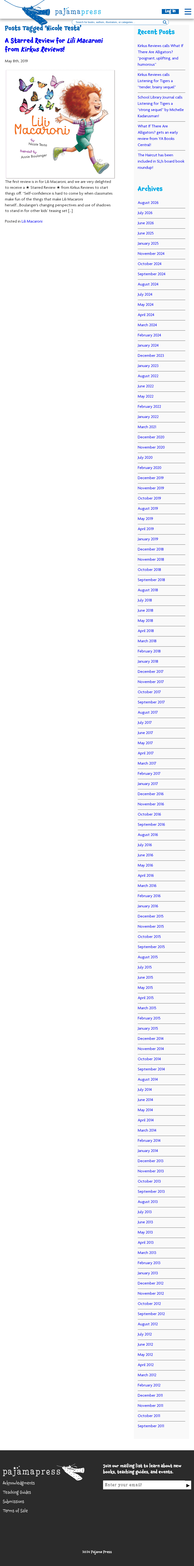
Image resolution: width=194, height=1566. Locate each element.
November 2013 (151, 1171)
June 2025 (146, 233)
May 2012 (145, 1355)
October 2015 (149, 937)
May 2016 (145, 866)
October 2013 (149, 1182)
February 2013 (149, 1263)
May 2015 (145, 988)
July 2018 (145, 600)
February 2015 (149, 1018)
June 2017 (145, 733)
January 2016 (148, 906)
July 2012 (145, 1334)
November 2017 (151, 682)
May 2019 (145, 519)
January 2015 (148, 1029)
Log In (170, 11)
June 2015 (145, 978)
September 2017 (151, 702)
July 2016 (145, 845)
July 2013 (145, 1212)
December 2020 (151, 437)
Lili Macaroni (32, 222)
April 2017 (146, 753)
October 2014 (149, 1059)
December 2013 (150, 1161)
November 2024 (151, 254)
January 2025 (148, 244)
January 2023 (148, 366)
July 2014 (145, 1090)
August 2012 (148, 1324)
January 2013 (148, 1273)
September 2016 (151, 825)
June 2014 (145, 1100)
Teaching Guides (17, 1493)
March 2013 (147, 1253)
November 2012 (151, 1294)
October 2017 (149, 692)
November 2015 (151, 927)
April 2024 (146, 315)
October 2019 (149, 499)
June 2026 (146, 223)
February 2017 (149, 774)
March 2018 (147, 641)
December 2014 (150, 1039)
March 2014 (147, 1131)
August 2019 (148, 509)
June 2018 (145, 611)
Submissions (13, 1502)
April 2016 (146, 876)
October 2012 (149, 1304)
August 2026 (148, 203)
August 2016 (148, 835)
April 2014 (146, 1120)
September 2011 (151, 1426)
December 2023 (151, 356)
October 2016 (149, 815)
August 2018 (148, 590)
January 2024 (148, 346)
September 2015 (151, 947)
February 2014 (149, 1141)
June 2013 (145, 1222)
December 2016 (151, 794)
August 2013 (148, 1202)
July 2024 (145, 295)
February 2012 (149, 1385)
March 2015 (147, 1008)
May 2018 (145, 621)
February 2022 (149, 407)
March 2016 (147, 886)
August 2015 (148, 957)
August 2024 (148, 284)
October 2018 (149, 570)
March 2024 (147, 325)
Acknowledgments (19, 1484)
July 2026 (145, 213)
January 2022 (148, 417)
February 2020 (149, 468)
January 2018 (148, 662)
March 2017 (147, 764)
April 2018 (146, 631)
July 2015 (145, 967)
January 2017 (148, 784)
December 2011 (150, 1396)
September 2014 (151, 1069)
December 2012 (150, 1283)
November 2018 (151, 560)
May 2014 (145, 1110)
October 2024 (149, 264)
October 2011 (149, 1416)
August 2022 (148, 376)
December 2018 (151, 549)
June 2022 (146, 386)
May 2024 (145, 305)
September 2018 (151, 580)
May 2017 (145, 743)
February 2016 (149, 896)
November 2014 (151, 1049)
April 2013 (146, 1243)
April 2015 (146, 998)
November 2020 (151, 448)
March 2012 (147, 1375)
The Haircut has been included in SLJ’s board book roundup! (161, 161)
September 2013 (151, 1192)
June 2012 (145, 1345)
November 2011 (150, 1406)
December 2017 (150, 672)
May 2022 (145, 397)
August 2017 (148, 713)
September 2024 (151, 274)
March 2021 (147, 427)
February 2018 (149, 651)
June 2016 (145, 855)
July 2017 (145, 723)
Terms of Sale (15, 1511)
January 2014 (148, 1151)
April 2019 (146, 529)
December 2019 (151, 478)
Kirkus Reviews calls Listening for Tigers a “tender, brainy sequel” (157, 81)
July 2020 (145, 458)
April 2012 (146, 1365)
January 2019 (148, 539)
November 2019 (151, 488)
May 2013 (145, 1233)
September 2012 (151, 1314)
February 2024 (149, 335)
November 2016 (151, 804)
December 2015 (150, 916)
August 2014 (148, 1080)
